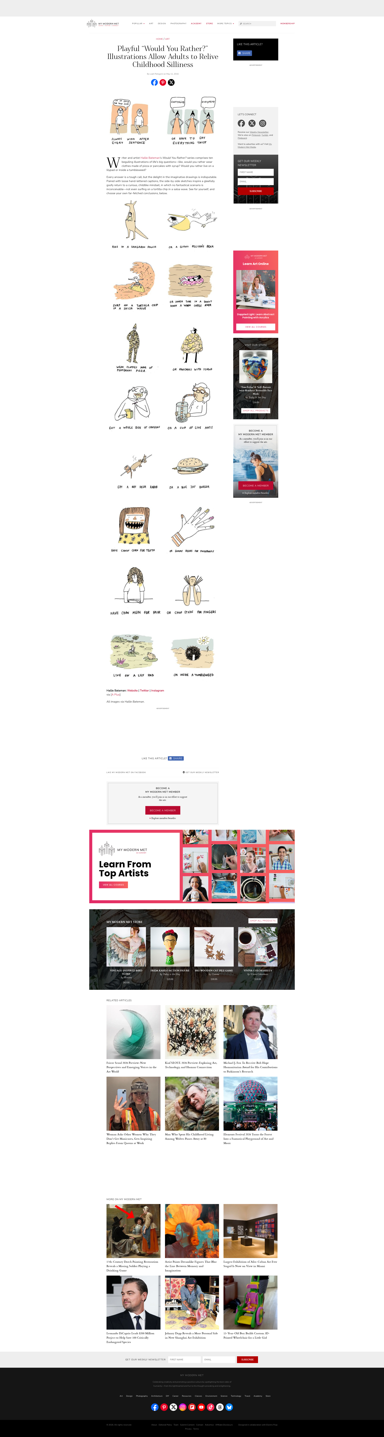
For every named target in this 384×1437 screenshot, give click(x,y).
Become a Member (163, 810)
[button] (225, 24)
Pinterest (256, 135)
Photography (179, 23)
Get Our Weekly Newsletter (202, 772)
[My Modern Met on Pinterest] (164, 1407)
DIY (167, 1396)
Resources (186, 1396)
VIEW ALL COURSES (255, 326)
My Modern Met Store (124, 922)
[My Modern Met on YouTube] (201, 1407)
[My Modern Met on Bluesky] (229, 1407)
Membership (287, 23)
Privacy (188, 1429)
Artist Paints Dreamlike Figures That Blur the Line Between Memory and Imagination (191, 1266)
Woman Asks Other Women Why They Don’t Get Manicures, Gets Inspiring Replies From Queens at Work (131, 1138)
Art (151, 23)
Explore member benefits (164, 818)
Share (177, 758)
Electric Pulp (272, 1424)
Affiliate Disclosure (224, 1424)
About (154, 1424)
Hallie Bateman (150, 158)
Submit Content (187, 1424)
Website (132, 690)
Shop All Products (255, 410)
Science (224, 1396)
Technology (236, 1396)
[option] (195, 888)
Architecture (156, 1396)
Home (159, 39)
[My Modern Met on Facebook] (155, 1407)
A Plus (116, 694)
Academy (196, 23)
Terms (196, 1429)
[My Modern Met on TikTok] (210, 1407)
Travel (247, 1396)
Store (209, 23)
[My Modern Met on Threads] (220, 1407)
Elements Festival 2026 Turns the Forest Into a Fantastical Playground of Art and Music (248, 1138)
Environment (211, 1396)
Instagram (157, 690)
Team (176, 1424)
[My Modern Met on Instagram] (182, 1407)
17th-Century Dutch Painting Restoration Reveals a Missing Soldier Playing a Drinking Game (132, 1266)
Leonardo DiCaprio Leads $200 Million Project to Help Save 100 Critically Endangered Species (130, 1337)
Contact (199, 1424)
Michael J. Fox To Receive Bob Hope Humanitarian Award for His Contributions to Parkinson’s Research (251, 1067)
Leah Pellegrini (156, 74)
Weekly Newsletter (259, 132)
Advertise (209, 1424)
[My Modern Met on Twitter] (173, 1407)
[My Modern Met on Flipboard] (192, 1407)
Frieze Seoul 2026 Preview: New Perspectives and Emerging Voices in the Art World (131, 1067)
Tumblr (264, 135)
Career (175, 1396)
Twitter (144, 690)
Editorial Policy (165, 1424)
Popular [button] (137, 23)
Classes (198, 1396)
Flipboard (242, 138)
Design (162, 23)
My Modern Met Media (255, 146)
